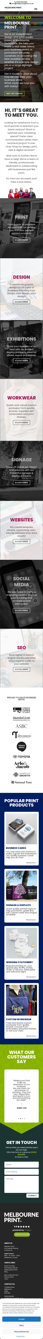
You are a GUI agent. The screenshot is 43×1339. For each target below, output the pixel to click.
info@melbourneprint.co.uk (13, 1298)
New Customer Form (11, 1275)
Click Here (21, 240)
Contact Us (8, 1250)
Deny (21, 1325)
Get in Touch (14, 93)
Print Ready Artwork (11, 1268)
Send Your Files (9, 1266)
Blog (6, 1272)
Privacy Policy (9, 1277)
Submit (32, 1195)
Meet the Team (9, 1246)
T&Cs (6, 1279)
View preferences (21, 1331)
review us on (20, 1234)
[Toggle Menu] (35, 9)
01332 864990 (21, 2)
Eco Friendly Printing (11, 1248)
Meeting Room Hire (10, 1270)
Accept (21, 1319)
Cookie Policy (20, 1336)
